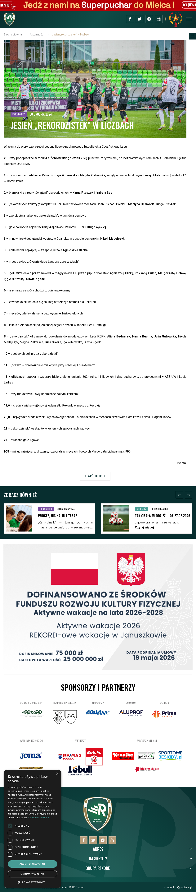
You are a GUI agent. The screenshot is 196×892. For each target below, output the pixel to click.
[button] (32, 882)
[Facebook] (130, 19)
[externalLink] (159, 19)
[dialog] (32, 829)
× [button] (57, 773)
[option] (65, 519)
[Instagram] (149, 19)
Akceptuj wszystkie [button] (32, 864)
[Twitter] (139, 19)
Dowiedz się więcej (38, 817)
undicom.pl (186, 887)
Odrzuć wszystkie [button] (32, 873)
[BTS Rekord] (98, 831)
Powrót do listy (95, 476)
